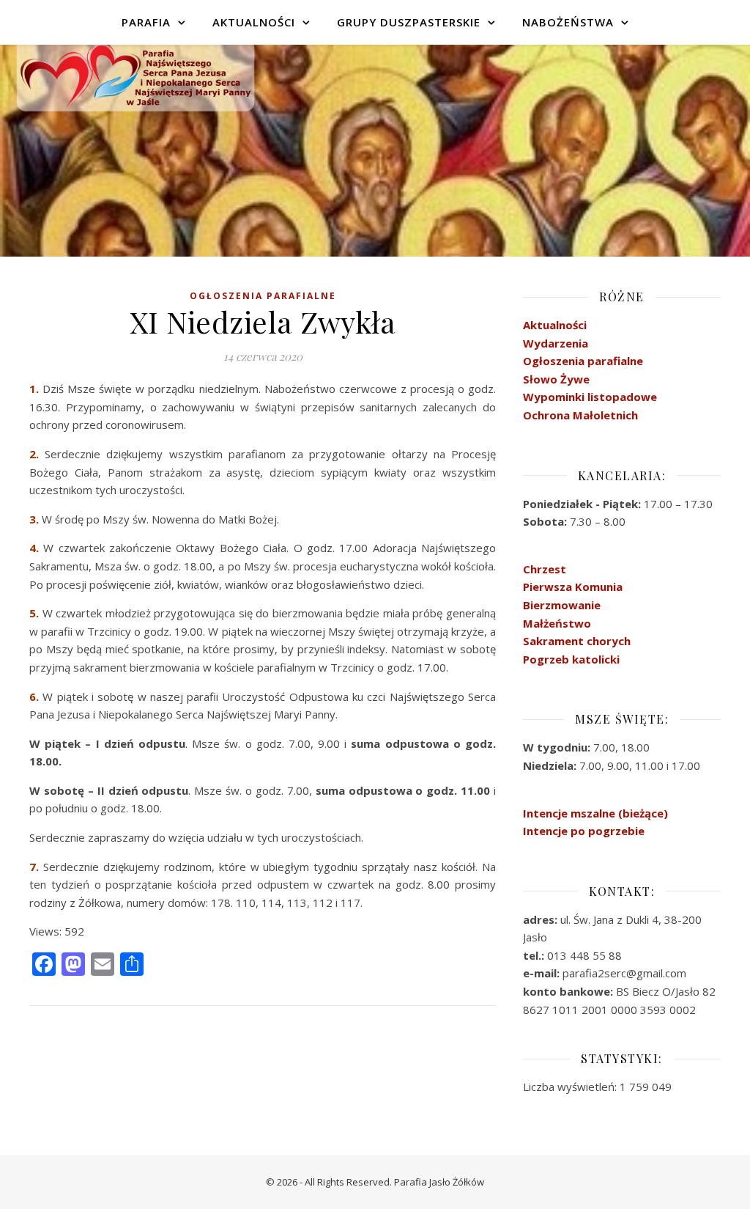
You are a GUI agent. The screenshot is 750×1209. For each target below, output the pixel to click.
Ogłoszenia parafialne (583, 360)
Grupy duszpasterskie (408, 22)
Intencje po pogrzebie (584, 830)
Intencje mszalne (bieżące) (595, 813)
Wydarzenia (555, 343)
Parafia (146, 22)
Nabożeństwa (568, 22)
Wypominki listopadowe (590, 396)
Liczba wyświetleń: (571, 1086)
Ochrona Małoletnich (580, 415)
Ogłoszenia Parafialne (263, 296)
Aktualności (253, 22)
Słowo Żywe (556, 379)
